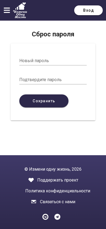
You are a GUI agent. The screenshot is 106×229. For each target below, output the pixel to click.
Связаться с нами (57, 201)
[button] (8, 10)
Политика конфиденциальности (57, 190)
